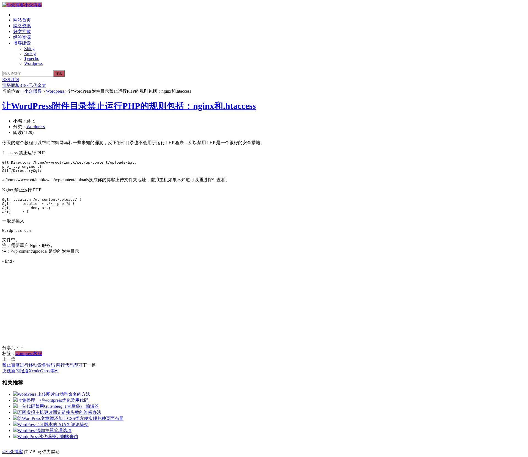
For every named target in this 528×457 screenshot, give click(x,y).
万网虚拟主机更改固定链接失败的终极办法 (59, 412)
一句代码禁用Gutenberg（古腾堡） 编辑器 (58, 406)
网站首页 (22, 20)
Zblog (29, 48)
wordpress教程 (28, 353)
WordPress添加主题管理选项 (45, 430)
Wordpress (33, 63)
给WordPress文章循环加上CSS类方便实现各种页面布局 (70, 418)
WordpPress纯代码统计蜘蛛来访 (48, 436)
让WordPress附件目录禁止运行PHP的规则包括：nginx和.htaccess (129, 106)
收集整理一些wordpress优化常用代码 (53, 400)
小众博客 (33, 4)
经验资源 (22, 37)
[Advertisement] (167, 306)
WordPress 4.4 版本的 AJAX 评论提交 (53, 424)
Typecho (31, 58)
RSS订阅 (10, 79)
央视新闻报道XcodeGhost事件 (30, 370)
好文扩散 (22, 31)
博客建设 (22, 43)
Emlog (30, 53)
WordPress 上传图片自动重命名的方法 (54, 394)
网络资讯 (22, 25)
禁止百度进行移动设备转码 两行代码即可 (42, 365)
